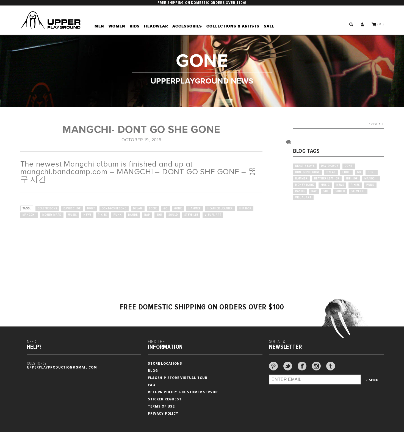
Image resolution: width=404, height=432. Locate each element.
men (99, 26)
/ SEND (372, 380)
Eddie (153, 209)
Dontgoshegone (114, 209)
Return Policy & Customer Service (183, 392)
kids (135, 26)
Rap (147, 215)
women (117, 26)
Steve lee (191, 215)
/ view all (376, 124)
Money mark (51, 215)
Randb (133, 215)
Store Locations (165, 363)
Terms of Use (161, 406)
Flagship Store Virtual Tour (177, 377)
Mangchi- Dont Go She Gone (141, 129)
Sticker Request (164, 399)
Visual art (213, 215)
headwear (156, 26)
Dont (91, 209)
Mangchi (29, 215)
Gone (178, 209)
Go (166, 209)
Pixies (102, 215)
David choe (72, 209)
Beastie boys (47, 209)
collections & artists (232, 26)
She (159, 215)
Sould (173, 215)
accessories (187, 26)
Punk (117, 215)
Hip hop (245, 209)
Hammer (195, 209)
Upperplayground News (202, 80)
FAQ (151, 385)
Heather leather (220, 209)
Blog (153, 370)
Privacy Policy (163, 413)
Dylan (137, 209)
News (87, 215)
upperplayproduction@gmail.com (62, 367)
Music (72, 215)
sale (269, 26)
